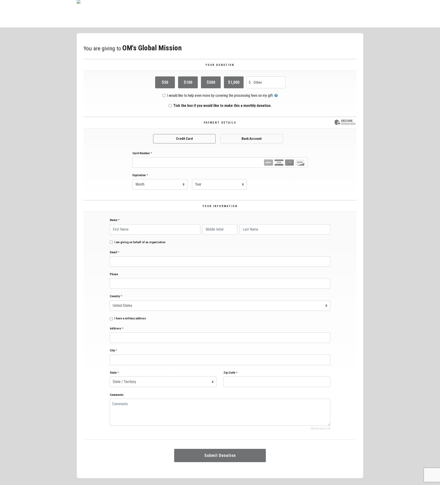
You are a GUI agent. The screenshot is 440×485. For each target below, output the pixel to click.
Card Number (142, 153)
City (113, 350)
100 (189, 82)
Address (116, 328)
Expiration (140, 175)
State (114, 372)
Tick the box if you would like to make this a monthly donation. (222, 105)
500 (212, 82)
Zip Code (230, 372)
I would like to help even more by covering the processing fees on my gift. (220, 95)
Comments (117, 394)
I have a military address (130, 318)
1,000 (234, 82)
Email (114, 252)
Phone (114, 274)
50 (166, 82)
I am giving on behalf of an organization (139, 242)
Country (116, 296)
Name (114, 220)
